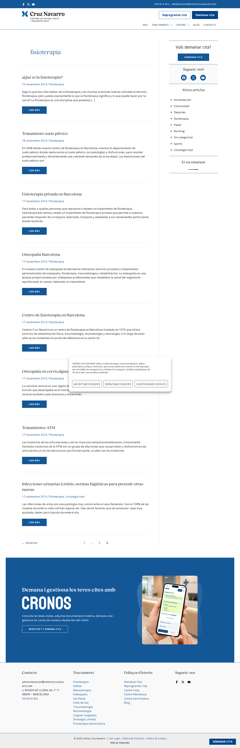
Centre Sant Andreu (136, 698)
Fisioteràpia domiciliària (89, 723)
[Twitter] (28, 4)
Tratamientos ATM (38, 428)
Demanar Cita (222, 741)
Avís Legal (114, 738)
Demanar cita (193, 57)
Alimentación (182, 100)
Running (179, 131)
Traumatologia (83, 707)
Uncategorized (74, 496)
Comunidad (181, 106)
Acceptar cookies (87, 383)
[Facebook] (23, 4)
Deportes (180, 112)
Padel (177, 125)
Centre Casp (131, 690)
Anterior (30, 543)
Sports (178, 144)
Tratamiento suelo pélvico (45, 134)
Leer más (37, 108)
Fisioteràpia (81, 682)
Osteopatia (80, 694)
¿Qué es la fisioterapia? (42, 77)
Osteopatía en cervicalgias (45, 371)
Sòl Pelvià (79, 698)
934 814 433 (161, 4)
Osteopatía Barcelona (41, 255)
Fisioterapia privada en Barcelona (52, 194)
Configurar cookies (151, 383)
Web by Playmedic (120, 742)
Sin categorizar (183, 137)
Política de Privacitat (133, 738)
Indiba (77, 686)
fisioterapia (56, 84)
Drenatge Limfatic (84, 719)
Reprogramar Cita (135, 686)
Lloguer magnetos (85, 715)
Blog (127, 702)
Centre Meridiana (135, 694)
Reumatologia (82, 711)
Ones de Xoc (81, 702)
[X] (193, 78)
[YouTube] (33, 4)
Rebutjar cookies (118, 383)
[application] (170, 25)
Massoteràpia (82, 690)
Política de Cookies (156, 738)
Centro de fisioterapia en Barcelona (53, 315)
